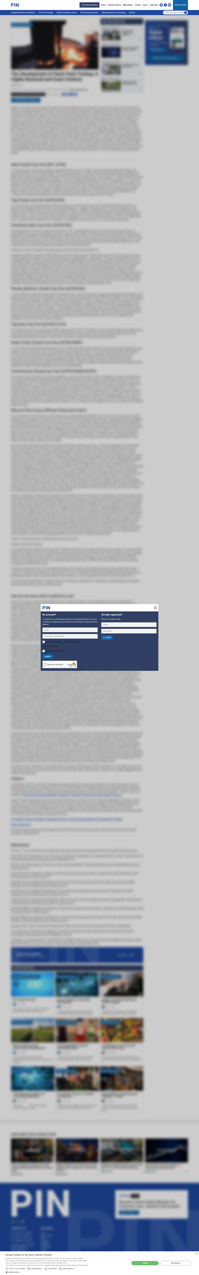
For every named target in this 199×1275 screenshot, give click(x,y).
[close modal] (155, 608)
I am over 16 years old (55, 651)
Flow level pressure (89, 12)
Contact (138, 5)
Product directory (91, 5)
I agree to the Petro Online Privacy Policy (63, 642)
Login (108, 637)
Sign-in (145, 5)
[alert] (8, 1273)
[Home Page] (15, 5)
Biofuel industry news (67, 12)
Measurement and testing (113, 12)
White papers (128, 5)
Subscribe (154, 5)
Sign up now (180, 5)
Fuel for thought (46, 12)
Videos (103, 5)
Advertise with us (114, 5)
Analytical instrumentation (23, 12)
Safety (132, 12)
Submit (47, 656)
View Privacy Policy (50, 646)
